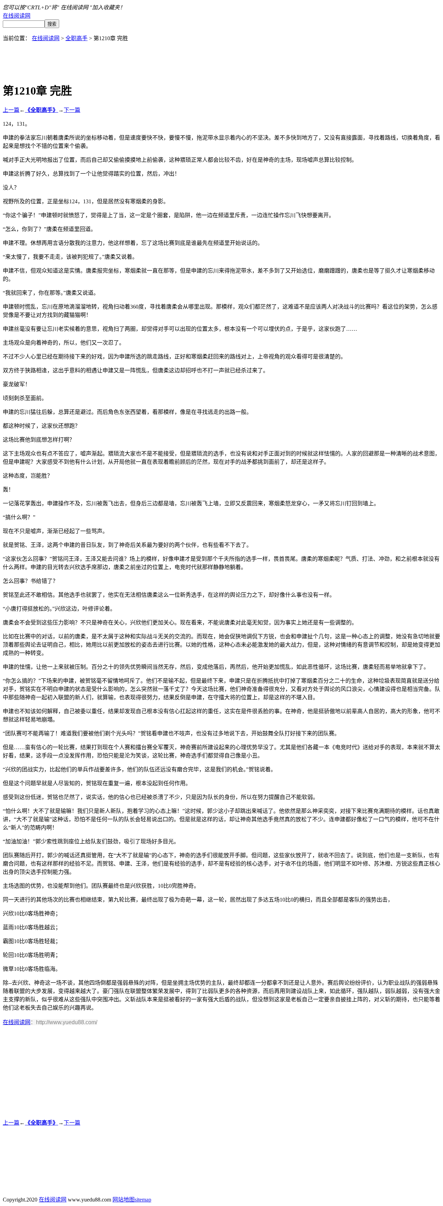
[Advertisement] (221, 57)
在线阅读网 (16, 16)
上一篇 (11, 110)
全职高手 (76, 38)
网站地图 (123, 1200)
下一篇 (72, 110)
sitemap (143, 1200)
